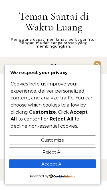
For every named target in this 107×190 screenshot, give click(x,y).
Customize (52, 140)
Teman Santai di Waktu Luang (54, 22)
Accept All (52, 164)
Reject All (52, 152)
